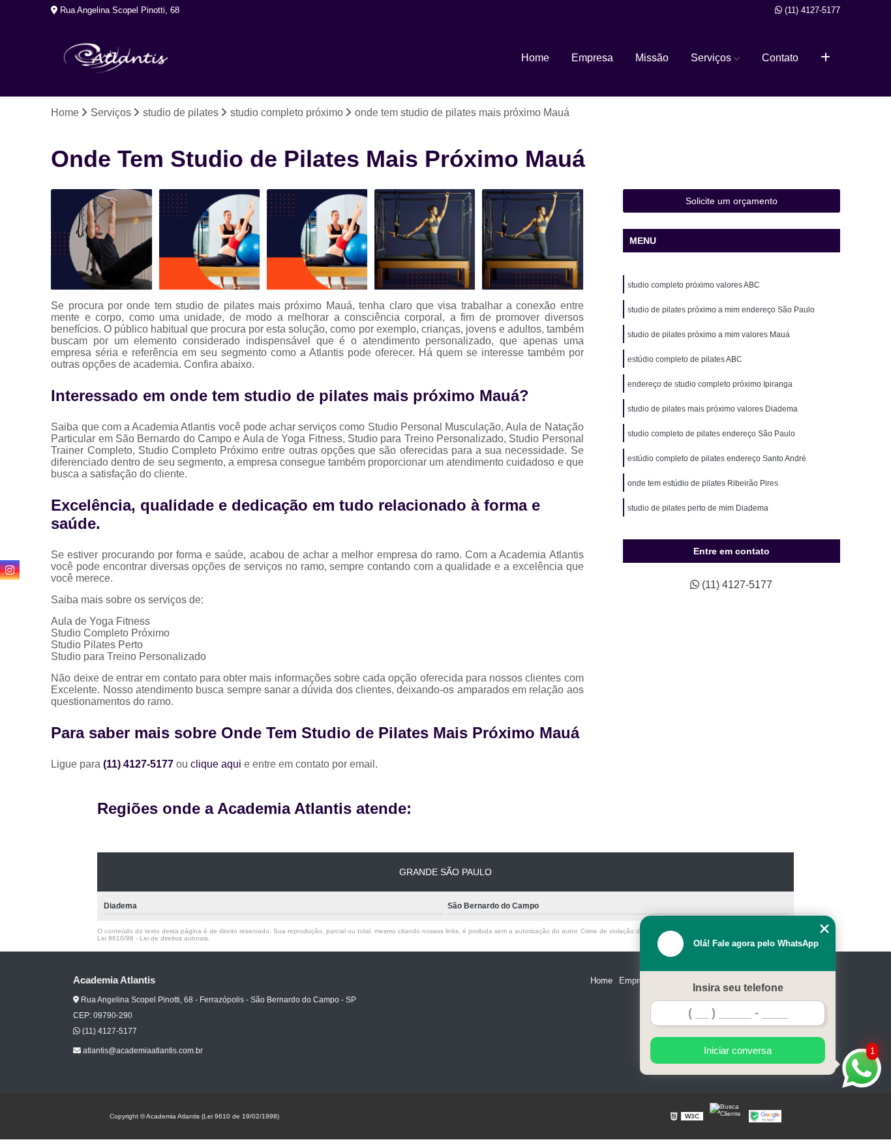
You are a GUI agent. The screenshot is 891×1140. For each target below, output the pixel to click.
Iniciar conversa (738, 1050)
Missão (652, 57)
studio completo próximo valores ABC (693, 285)
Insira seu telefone (738, 987)
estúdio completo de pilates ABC (684, 359)
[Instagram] (10, 570)
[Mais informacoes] (825, 58)
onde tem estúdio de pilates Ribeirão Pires (702, 483)
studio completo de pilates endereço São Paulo (711, 433)
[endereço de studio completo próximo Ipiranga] (532, 239)
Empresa (592, 57)
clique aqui (215, 764)
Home (535, 57)
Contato (780, 57)
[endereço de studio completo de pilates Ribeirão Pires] (425, 239)
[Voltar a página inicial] (116, 58)
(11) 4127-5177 (811, 10)
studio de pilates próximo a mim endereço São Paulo (721, 309)
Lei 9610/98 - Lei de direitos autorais (152, 938)
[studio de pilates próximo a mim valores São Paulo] (209, 239)
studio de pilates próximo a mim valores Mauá (708, 334)
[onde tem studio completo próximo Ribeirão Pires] (101, 239)
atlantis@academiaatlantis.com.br (142, 1050)
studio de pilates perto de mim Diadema (697, 508)
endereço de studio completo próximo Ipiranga (710, 384)
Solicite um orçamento (732, 201)
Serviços (711, 57)
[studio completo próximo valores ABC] (317, 239)
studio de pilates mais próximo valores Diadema (712, 408)
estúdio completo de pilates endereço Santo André (716, 458)
